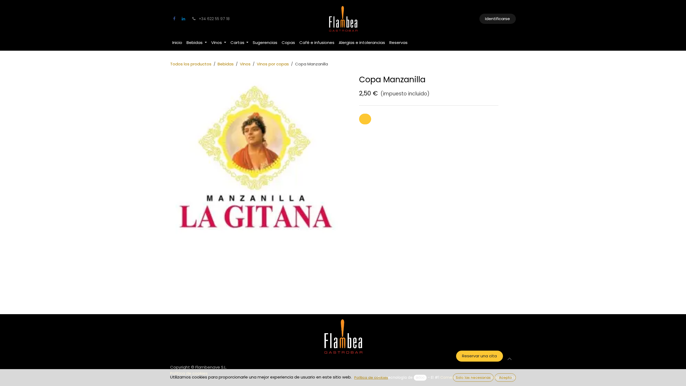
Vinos (245, 64)
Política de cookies (371, 377)
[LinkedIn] (183, 19)
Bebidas (226, 64)
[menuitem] (177, 43)
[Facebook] (174, 19)
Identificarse (497, 18)
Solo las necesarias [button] (473, 377)
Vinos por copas (273, 64)
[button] (365, 119)
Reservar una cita (479, 356)
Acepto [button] (505, 377)
